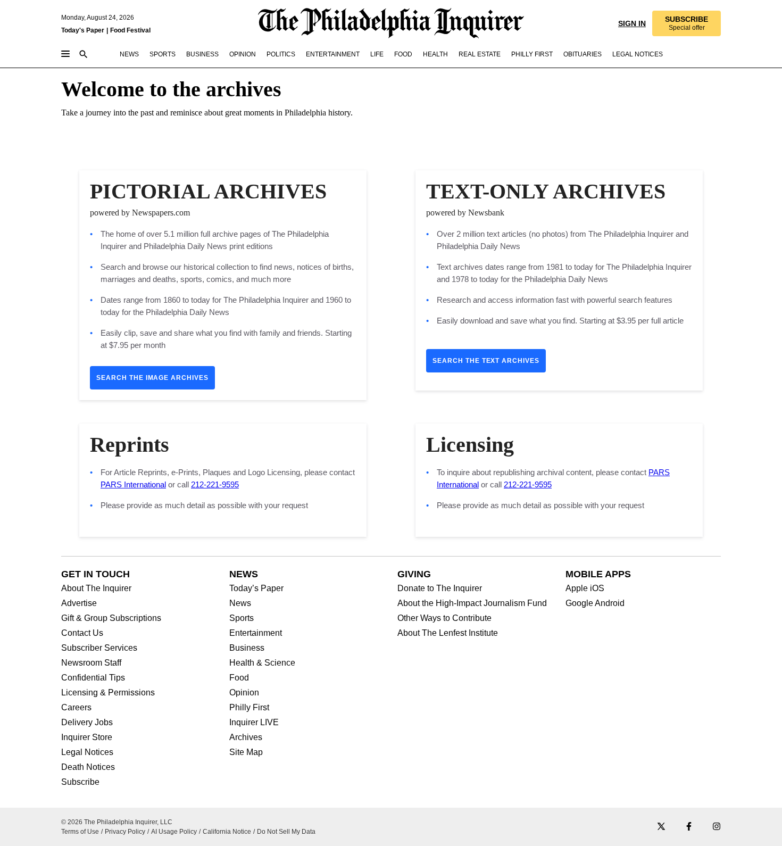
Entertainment (255, 633)
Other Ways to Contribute (444, 618)
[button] (686, 23)
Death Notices (88, 767)
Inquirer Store (86, 737)
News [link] (129, 54)
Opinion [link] (242, 54)
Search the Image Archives (152, 377)
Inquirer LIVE (254, 722)
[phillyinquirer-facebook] (689, 827)
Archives (245, 737)
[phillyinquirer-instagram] (716, 827)
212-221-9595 (215, 484)
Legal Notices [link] (637, 54)
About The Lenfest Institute (447, 633)
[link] (686, 23)
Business (246, 648)
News (240, 603)
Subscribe (80, 782)
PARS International (133, 484)
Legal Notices (87, 752)
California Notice (227, 831)
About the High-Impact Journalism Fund (472, 603)
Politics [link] (281, 54)
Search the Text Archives (485, 360)
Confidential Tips (93, 678)
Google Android (595, 603)
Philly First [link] (532, 54)
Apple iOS (584, 588)
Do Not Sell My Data (286, 831)
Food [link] (403, 54)
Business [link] (202, 54)
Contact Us (82, 633)
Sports (241, 618)
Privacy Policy (125, 831)
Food (239, 678)
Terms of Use (80, 831)
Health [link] (435, 54)
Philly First (249, 707)
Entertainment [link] (333, 54)
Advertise (79, 603)
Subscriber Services (99, 648)
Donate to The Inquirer (439, 588)
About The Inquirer (96, 588)
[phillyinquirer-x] (661, 827)
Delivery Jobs (87, 722)
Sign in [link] (632, 23)
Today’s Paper (256, 588)
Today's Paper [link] (82, 30)
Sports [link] (162, 54)
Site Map (246, 752)
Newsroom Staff (91, 663)
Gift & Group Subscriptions (111, 618)
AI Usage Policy (174, 831)
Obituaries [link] (582, 54)
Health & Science (262, 663)
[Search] (83, 55)
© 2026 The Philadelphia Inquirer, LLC (116, 822)
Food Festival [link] (130, 30)
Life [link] (377, 54)
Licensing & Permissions (108, 693)
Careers (76, 707)
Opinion (244, 693)
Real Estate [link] (480, 54)
